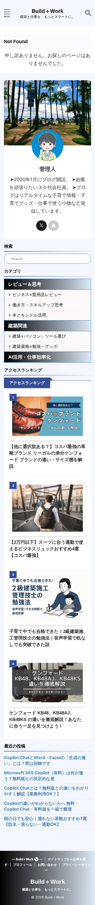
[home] (53, 225)
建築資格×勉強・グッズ (35, 346)
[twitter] (41, 225)
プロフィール (22, 865)
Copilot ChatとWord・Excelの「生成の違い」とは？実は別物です (45, 760)
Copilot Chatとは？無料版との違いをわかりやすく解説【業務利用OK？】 (46, 790)
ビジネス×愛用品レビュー (37, 294)
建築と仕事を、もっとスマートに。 (47, 889)
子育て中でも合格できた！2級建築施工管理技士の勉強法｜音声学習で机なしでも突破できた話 (47, 638)
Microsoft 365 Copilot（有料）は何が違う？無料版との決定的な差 (43, 775)
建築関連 (17, 325)
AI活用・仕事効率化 (29, 357)
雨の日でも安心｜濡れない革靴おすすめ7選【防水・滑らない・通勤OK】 (45, 821)
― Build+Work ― (27, 859)
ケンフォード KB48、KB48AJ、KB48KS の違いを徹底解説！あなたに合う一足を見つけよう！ (45, 719)
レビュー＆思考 (24, 284)
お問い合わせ (47, 865)
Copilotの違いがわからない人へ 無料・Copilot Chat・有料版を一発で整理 (41, 806)
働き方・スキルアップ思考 (37, 304)
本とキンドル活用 (29, 315)
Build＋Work (47, 11)
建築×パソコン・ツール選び (39, 336)
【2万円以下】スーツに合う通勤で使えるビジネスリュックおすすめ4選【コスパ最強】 (46, 549)
